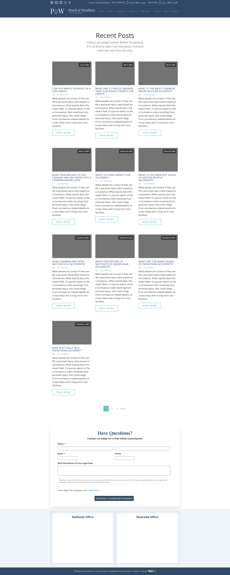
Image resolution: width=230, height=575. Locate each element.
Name (62, 444)
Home (102, 11)
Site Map (144, 571)
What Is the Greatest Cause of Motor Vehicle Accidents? (157, 178)
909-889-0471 (137, 2)
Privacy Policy (92, 490)
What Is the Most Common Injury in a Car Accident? (156, 90)
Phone (118, 453)
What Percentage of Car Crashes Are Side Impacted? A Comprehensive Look (71, 178)
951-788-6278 (170, 2)
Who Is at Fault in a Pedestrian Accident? (67, 349)
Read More (64, 132)
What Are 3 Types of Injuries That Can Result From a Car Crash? (114, 91)
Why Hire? (146, 11)
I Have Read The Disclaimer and (79, 490)
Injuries (133, 11)
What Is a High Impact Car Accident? (113, 176)
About (110, 11)
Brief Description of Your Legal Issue (75, 463)
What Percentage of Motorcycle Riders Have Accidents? (112, 264)
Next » (123, 408)
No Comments (63, 94)
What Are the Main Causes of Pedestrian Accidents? (156, 262)
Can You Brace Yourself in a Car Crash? (71, 90)
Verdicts (157, 11)
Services (121, 11)
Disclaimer (136, 571)
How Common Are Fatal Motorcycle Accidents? (68, 262)
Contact (174, 11)
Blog (166, 11)
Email (61, 453)
